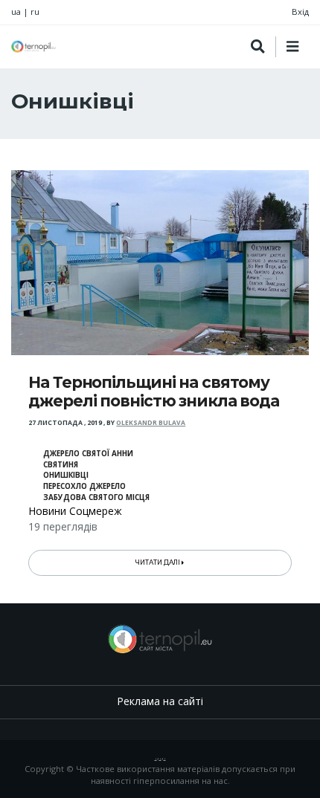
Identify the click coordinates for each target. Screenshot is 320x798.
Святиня (60, 465)
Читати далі (158, 562)
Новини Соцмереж (75, 511)
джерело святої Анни (88, 453)
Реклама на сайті (160, 701)
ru (35, 11)
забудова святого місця (96, 497)
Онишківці (66, 475)
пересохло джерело (84, 486)
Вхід (300, 11)
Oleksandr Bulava (150, 422)
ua (16, 11)
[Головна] (33, 46)
